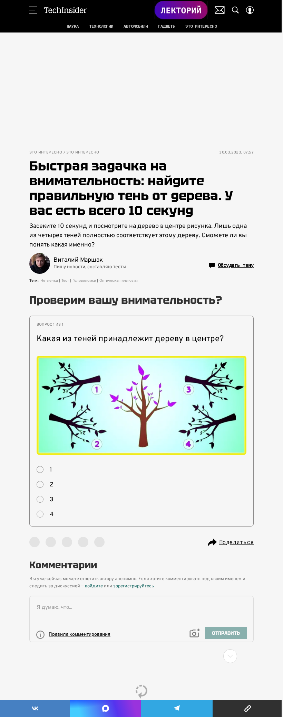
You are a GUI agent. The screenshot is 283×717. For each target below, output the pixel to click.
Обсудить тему (236, 265)
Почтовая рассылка (220, 10)
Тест (65, 280)
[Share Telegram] (177, 708)
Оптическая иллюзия (118, 280)
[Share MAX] (105, 708)
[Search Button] (235, 10)
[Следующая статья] (141, 656)
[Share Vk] (35, 708)
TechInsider (65, 10)
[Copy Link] (248, 708)
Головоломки (84, 280)
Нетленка (49, 280)
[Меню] (33, 10)
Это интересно (45, 152)
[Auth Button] (250, 10)
